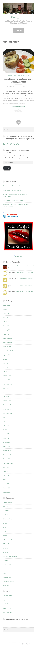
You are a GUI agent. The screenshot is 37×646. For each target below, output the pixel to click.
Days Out (5, 506)
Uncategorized (7, 577)
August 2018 (6, 388)
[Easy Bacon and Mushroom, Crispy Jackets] (18, 61)
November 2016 (7, 454)
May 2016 (5, 479)
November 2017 (7, 405)
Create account (7, 595)
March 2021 (6, 326)
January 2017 (7, 446)
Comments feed (7, 608)
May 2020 (5, 367)
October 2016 (7, 459)
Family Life (6, 515)
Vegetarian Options (8, 581)
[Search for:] (18, 129)
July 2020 (5, 359)
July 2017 (5, 421)
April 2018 (6, 396)
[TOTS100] (10, 218)
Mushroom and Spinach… (15, 266)
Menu (19, 30)
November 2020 (7, 342)
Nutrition (5, 548)
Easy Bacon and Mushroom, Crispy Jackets (18, 80)
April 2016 (6, 484)
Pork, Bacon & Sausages (10, 556)
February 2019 (7, 375)
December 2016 (7, 450)
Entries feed (6, 604)
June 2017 (6, 425)
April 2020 (6, 371)
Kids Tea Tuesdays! (21, 76)
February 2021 (7, 330)
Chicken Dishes (7, 502)
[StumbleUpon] (17, 144)
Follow (7, 168)
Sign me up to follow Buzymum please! (17, 151)
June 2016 (6, 475)
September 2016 (8, 463)
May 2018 (5, 392)
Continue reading (14, 106)
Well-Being (6, 585)
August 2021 (6, 305)
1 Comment (26, 86)
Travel (4, 573)
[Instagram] (10, 144)
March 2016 (6, 488)
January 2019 (7, 380)
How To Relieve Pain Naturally (11, 186)
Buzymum (18, 17)
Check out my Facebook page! (17, 619)
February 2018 (7, 400)
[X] (7, 144)
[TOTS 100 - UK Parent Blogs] (10, 211)
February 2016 (7, 492)
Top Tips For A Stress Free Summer (13, 200)
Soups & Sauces (7, 564)
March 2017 (6, 438)
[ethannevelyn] (18, 256)
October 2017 (7, 409)
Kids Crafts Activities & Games (12, 540)
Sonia (19, 86)
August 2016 (6, 467)
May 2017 (5, 430)
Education (6, 510)
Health (5, 535)
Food (10, 76)
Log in (4, 600)
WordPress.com (7, 612)
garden (5, 531)
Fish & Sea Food (7, 519)
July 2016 (5, 471)
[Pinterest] (14, 144)
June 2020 (6, 363)
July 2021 (5, 309)
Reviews (5, 560)
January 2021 (7, 334)
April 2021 (6, 321)
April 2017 (6, 434)
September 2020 (8, 351)
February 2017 (7, 442)
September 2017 (8, 413)
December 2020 (7, 338)
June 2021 (6, 313)
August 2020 (6, 355)
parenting (5, 552)
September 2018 (8, 384)
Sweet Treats (7, 569)
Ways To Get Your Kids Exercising (13, 190)
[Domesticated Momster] (18, 250)
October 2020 (7, 346)
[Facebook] (4, 144)
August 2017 (6, 417)
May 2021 (5, 317)
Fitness (5, 523)
